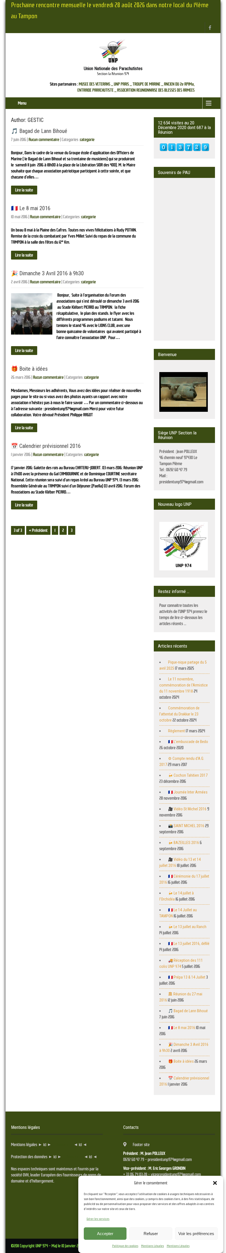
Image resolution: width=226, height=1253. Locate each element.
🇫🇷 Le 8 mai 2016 (30, 208)
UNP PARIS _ (123, 84)
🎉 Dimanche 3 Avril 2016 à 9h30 (47, 273)
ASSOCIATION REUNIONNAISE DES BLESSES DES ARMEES (156, 90)
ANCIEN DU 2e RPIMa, (179, 84)
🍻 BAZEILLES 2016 (183, 842)
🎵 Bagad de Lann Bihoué (39, 131)
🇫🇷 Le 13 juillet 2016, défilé (188, 943)
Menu (22, 103)
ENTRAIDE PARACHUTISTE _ (96, 90)
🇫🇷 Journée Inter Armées (188, 792)
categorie (87, 139)
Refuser (151, 1233)
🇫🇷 (188, 741)
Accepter (105, 1233)
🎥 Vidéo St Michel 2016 (187, 809)
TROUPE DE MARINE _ (148, 84)
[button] (215, 1183)
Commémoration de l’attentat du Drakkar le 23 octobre (179, 714)
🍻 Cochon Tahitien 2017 (188, 775)
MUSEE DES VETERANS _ (96, 84)
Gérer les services (98, 1219)
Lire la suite (24, 190)
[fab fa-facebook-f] (210, 27)
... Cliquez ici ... (62, 1144)
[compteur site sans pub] (184, 150)
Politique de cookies (125, 1246)
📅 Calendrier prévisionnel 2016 (46, 446)
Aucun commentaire (44, 139)
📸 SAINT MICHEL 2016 (186, 826)
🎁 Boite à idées (29, 368)
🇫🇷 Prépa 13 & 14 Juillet (186, 977)
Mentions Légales (152, 1246)
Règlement (176, 731)
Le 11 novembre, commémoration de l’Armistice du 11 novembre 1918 (183, 685)
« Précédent (38, 530)
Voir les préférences (196, 1233)
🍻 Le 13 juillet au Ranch (187, 927)
